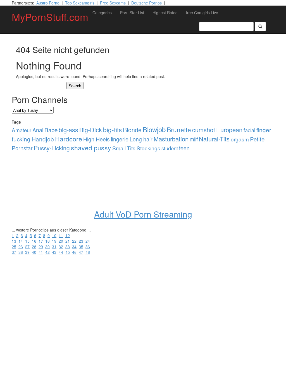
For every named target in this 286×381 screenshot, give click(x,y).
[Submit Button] (260, 26)
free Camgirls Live (202, 12)
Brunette (179, 129)
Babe (51, 130)
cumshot (203, 129)
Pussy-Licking (52, 148)
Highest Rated (165, 12)
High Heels (96, 139)
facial (249, 130)
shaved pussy (91, 147)
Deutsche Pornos (146, 3)
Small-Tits (123, 148)
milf (194, 139)
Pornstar (22, 148)
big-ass (68, 129)
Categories (102, 12)
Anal (37, 130)
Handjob (43, 139)
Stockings (148, 148)
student (169, 148)
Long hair (141, 139)
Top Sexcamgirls (79, 3)
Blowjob (154, 129)
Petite (257, 139)
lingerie (119, 139)
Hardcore (68, 138)
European (229, 129)
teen (184, 148)
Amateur (21, 130)
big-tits (112, 129)
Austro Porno (47, 3)
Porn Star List (132, 12)
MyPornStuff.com (50, 16)
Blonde (132, 129)
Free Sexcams (113, 3)
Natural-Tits (214, 138)
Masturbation (171, 138)
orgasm (240, 139)
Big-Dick (90, 129)
